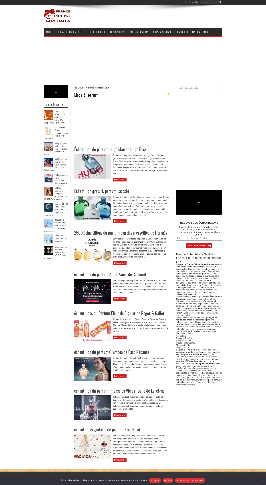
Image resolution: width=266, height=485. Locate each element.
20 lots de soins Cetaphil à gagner (60, 238)
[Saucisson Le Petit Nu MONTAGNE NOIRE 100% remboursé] (48, 254)
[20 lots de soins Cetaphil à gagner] (48, 243)
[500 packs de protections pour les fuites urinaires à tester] (48, 150)
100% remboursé (162, 32)
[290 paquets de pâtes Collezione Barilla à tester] (48, 182)
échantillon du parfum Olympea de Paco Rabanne (111, 352)
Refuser (168, 480)
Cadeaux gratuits (139, 32)
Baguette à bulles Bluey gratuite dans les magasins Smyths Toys (55, 225)
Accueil (49, 32)
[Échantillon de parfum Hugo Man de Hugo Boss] (92, 178)
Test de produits (96, 32)
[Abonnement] (168, 94)
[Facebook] (189, 2)
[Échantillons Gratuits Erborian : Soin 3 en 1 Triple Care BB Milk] (48, 135)
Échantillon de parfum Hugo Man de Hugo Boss (110, 149)
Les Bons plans (200, 32)
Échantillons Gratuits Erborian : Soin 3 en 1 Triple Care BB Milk (56, 133)
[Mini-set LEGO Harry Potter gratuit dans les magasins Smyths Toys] (48, 211)
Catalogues (182, 32)
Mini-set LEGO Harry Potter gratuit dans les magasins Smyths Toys (56, 209)
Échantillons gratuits (70, 32)
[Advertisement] (133, 63)
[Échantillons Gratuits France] (57, 20)
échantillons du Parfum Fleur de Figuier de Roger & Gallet (119, 313)
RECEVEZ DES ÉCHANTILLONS (199, 222)
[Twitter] (192, 2)
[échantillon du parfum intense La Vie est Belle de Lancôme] (92, 419)
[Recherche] (220, 2)
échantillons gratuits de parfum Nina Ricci (107, 429)
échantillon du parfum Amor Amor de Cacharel (110, 274)
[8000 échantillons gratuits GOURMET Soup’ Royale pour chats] (48, 119)
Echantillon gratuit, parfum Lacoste (101, 191)
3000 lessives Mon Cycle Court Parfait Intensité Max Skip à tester (55, 164)
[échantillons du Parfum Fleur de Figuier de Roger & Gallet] (92, 342)
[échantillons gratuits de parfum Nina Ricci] (92, 458)
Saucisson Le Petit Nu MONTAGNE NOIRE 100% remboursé (55, 252)
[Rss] (185, 2)
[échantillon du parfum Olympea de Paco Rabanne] (92, 380)
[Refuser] (262, 480)
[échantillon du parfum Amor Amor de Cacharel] (92, 303)
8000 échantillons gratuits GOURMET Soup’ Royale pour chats (55, 117)
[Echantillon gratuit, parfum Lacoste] (92, 219)
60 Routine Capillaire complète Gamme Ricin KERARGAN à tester (55, 193)
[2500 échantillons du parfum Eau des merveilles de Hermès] (92, 261)
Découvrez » (119, 179)
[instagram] (196, 2)
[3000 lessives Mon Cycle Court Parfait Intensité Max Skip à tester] (48, 166)
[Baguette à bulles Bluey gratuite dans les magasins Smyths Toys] (48, 227)
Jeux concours (117, 32)
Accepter (154, 480)
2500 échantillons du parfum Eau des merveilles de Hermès (120, 232)
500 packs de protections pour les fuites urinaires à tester (55, 149)
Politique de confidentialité (190, 480)
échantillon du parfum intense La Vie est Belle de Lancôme (119, 391)
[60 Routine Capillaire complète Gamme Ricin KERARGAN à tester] (48, 195)
